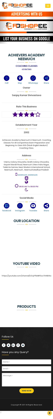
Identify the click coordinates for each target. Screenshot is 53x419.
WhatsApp (33, 83)
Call (6, 83)
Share (46, 83)
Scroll (49, 413)
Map (20, 83)
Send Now (26, 390)
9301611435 (23, 175)
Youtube (33, 210)
